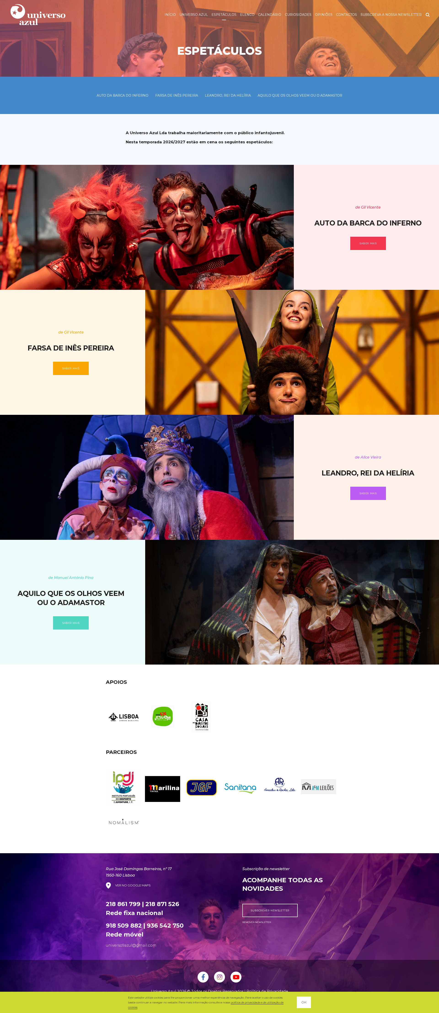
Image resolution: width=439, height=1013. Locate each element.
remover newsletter (256, 922)
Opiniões (323, 15)
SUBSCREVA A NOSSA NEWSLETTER (391, 15)
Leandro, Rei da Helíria (228, 95)
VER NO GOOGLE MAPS (133, 885)
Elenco (247, 15)
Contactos (346, 15)
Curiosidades (298, 15)
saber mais (368, 243)
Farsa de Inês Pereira (176, 95)
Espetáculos (223, 15)
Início (170, 15)
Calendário (269, 15)
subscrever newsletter (270, 910)
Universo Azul (193, 15)
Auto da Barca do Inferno (122, 95)
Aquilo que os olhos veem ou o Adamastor (300, 95)
